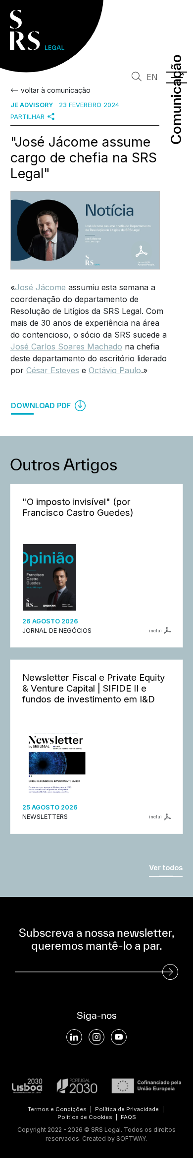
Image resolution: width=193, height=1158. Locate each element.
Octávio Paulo (115, 370)
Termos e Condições (57, 1109)
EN (152, 77)
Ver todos (166, 867)
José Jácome (41, 287)
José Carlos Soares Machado (66, 346)
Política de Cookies (84, 1117)
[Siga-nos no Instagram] (96, 1037)
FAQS (128, 1117)
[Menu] (176, 77)
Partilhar (27, 116)
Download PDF (42, 405)
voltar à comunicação (56, 90)
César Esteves (52, 370)
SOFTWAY (131, 1138)
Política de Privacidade (127, 1109)
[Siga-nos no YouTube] (119, 1037)
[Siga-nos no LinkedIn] (74, 1037)
